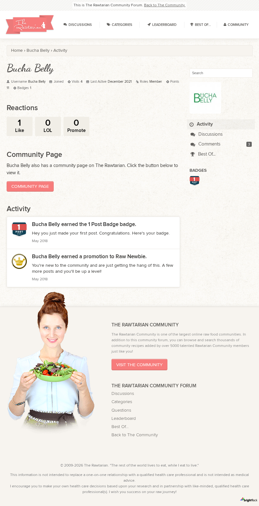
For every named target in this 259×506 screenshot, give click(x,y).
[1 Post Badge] (194, 183)
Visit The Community (139, 364)
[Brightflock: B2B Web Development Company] (248, 500)
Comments (208, 144)
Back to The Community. (164, 5)
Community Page (30, 186)
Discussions (210, 134)
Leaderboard (123, 418)
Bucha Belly (46, 224)
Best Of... (206, 154)
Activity (204, 124)
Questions (121, 410)
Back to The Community (134, 435)
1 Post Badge (103, 224)
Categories (121, 401)
